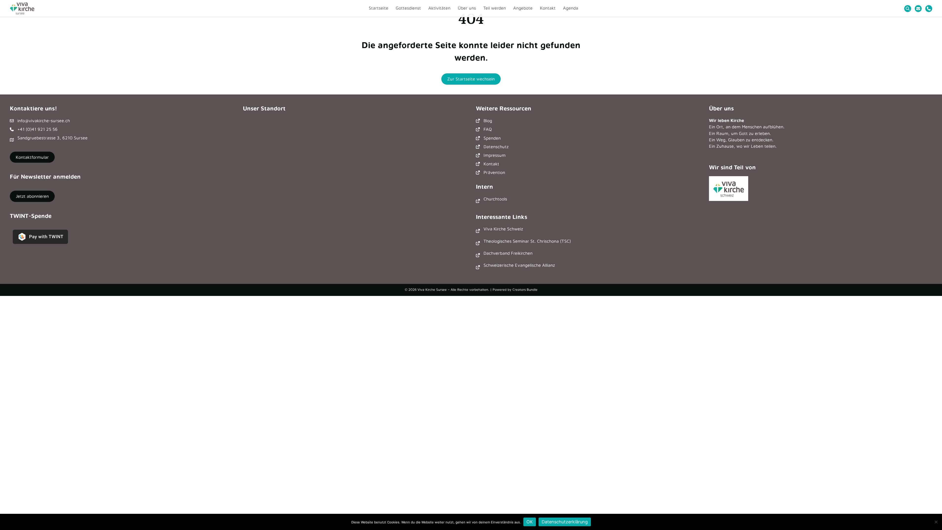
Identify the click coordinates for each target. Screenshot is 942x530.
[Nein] (935, 521)
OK (529, 521)
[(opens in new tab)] (728, 188)
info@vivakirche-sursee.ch (43, 120)
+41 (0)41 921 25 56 (37, 129)
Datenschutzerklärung (565, 521)
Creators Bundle (524, 289)
